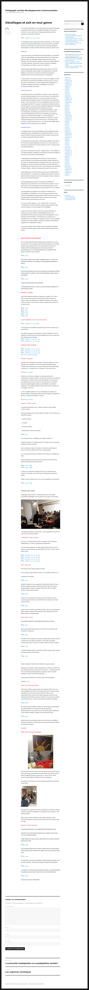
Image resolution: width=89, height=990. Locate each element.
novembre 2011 (68, 169)
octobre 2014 (68, 118)
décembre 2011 (68, 168)
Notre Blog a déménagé (70, 34)
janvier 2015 (68, 114)
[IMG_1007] (40, 656)
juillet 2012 (67, 157)
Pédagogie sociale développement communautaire (31, 10)
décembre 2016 (68, 80)
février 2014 (67, 130)
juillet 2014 (67, 122)
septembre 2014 (68, 120)
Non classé (67, 185)
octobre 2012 (68, 153)
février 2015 (67, 112)
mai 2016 (67, 90)
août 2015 (67, 103)
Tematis (67, 54)
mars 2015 (67, 111)
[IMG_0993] (40, 866)
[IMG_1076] (40, 256)
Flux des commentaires (70, 198)
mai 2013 (67, 143)
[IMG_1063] (40, 279)
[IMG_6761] (40, 580)
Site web (7, 941)
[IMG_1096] (40, 314)
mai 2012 (67, 160)
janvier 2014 (68, 131)
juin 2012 (67, 159)
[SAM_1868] (40, 703)
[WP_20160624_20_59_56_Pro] (40, 353)
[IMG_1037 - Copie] (40, 466)
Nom (7, 927)
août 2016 (67, 86)
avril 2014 (67, 127)
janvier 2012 (68, 166)
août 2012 (67, 156)
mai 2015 (67, 108)
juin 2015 (67, 106)
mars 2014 (67, 128)
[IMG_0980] (40, 845)
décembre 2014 (68, 115)
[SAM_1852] (40, 716)
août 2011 (67, 173)
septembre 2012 (68, 155)
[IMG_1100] (40, 310)
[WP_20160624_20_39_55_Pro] (40, 349)
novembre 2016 (68, 82)
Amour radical (79, 57)
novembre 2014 (68, 117)
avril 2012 (67, 162)
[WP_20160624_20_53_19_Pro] (40, 351)
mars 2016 (67, 93)
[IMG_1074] (40, 267)
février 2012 (67, 165)
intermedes (8, 31)
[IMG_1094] (40, 312)
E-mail (7, 934)
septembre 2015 (68, 102)
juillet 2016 (67, 87)
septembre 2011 (68, 172)
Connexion (67, 195)
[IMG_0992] (40, 856)
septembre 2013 (68, 137)
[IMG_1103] (40, 308)
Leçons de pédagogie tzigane (71, 67)
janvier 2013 (68, 149)
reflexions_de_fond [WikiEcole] (72, 66)
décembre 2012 (68, 150)
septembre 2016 (68, 85)
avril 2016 (67, 92)
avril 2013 (67, 144)
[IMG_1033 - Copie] (40, 483)
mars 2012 (67, 163)
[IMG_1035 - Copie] (40, 467)
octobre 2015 (68, 101)
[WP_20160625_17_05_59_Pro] (40, 339)
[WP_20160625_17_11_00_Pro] (40, 324)
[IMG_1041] (40, 434)
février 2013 (67, 147)
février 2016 (68, 95)
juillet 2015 (67, 105)
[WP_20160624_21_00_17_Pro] (40, 555)
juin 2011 (67, 175)
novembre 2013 (68, 134)
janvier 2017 (68, 79)
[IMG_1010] (40, 635)
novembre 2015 (68, 99)
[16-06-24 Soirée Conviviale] (40, 355)
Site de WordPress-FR (70, 199)
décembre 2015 (68, 98)
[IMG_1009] (40, 646)
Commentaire (9, 906)
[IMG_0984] (40, 876)
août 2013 (67, 138)
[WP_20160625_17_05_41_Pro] (40, 38)
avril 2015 (67, 109)
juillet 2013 (67, 140)
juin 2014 (67, 124)
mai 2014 (67, 125)
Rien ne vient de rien (69, 60)
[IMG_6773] (40, 594)
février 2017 (67, 77)
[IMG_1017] (40, 625)
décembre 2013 (68, 133)
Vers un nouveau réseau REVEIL (72, 58)
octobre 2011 (68, 171)
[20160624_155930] (40, 372)
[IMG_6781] (40, 606)
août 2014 (67, 121)
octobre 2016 (68, 83)
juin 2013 (67, 141)
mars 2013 (67, 146)
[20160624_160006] (40, 399)
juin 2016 (67, 89)
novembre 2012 (68, 152)
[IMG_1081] (40, 316)
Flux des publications (70, 196)
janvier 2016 (68, 96)
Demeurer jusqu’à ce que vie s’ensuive (73, 38)
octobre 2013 (68, 136)
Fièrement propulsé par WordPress (36, 984)
